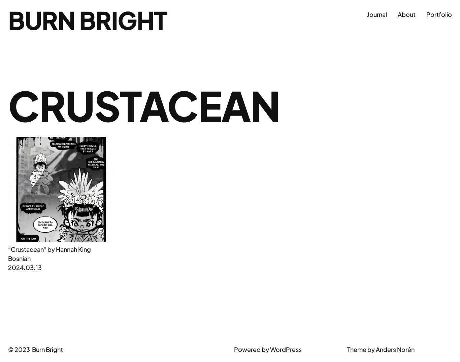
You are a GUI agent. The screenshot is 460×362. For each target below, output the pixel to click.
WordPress (286, 349)
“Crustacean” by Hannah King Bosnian (49, 253)
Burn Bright (87, 20)
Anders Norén (395, 349)
